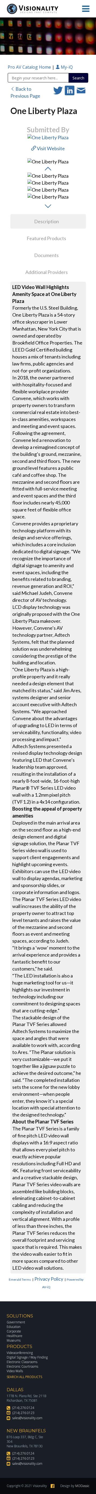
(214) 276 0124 (23, 1407)
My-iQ (66, 67)
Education (14, 1326)
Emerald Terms (20, 1279)
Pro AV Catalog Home (30, 67)
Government (16, 1322)
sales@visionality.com (27, 1418)
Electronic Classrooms (22, 1362)
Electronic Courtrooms (22, 1366)
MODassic (82, 1486)
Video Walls (15, 1371)
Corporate (14, 1331)
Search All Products (24, 1377)
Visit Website (50, 148)
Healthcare (14, 1336)
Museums (14, 1340)
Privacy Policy (48, 1279)
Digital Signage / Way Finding (27, 1357)
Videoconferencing (20, 1352)
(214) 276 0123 (23, 1413)
